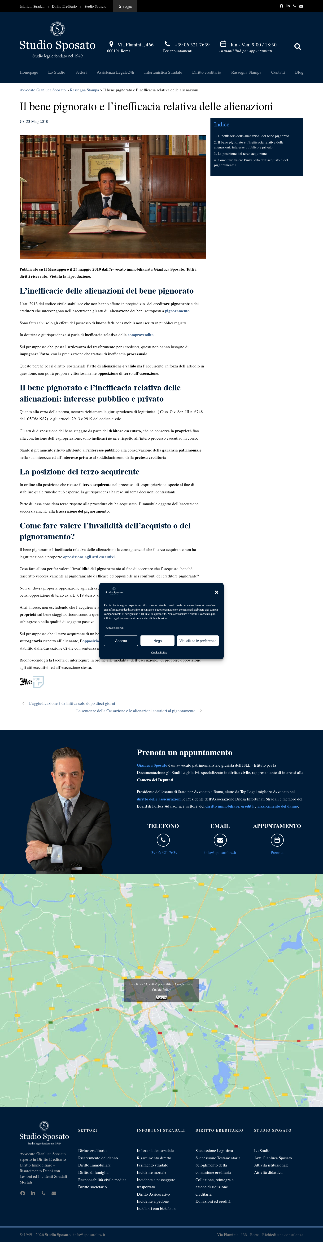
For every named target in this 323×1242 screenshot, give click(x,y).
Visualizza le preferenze (197, 641)
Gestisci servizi (114, 627)
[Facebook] (282, 6)
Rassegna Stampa (246, 72)
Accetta (121, 641)
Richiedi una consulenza (282, 1234)
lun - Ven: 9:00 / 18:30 (254, 44)
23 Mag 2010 (37, 121)
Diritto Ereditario (64, 6)
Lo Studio (56, 72)
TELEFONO (163, 826)
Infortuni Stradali (32, 6)
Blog (299, 72)
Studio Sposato (95, 6)
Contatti (278, 72)
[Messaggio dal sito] (301, 6)
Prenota (277, 852)
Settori (81, 72)
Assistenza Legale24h (115, 72)
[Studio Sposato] (57, 39)
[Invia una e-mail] (220, 840)
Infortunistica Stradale (163, 72)
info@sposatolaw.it (220, 852)
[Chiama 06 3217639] (163, 840)
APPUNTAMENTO (277, 826)
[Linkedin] (289, 6)
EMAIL (220, 826)
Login (127, 6)
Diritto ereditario (206, 72)
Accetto (161, 997)
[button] (216, 592)
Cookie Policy (159, 652)
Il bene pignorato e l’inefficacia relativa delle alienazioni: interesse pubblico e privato (249, 144)
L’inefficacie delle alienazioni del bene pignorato (253, 135)
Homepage (29, 72)
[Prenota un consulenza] (277, 840)
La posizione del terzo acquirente (242, 153)
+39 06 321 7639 (192, 44)
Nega (157, 641)
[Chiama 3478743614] (295, 6)
